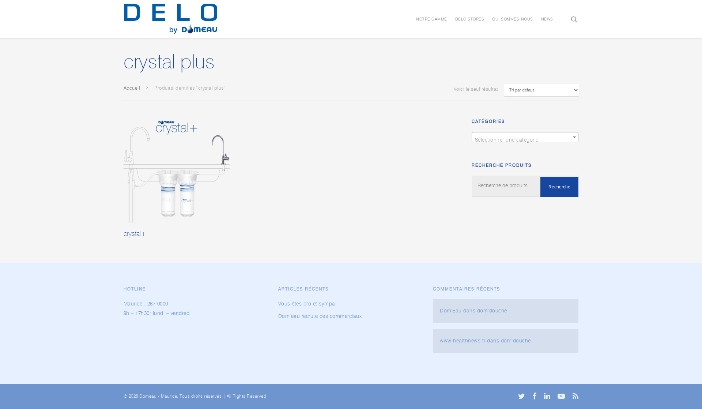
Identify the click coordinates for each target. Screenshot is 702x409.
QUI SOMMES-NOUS (512, 19)
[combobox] (525, 137)
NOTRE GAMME (431, 19)
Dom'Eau (451, 311)
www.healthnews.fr (463, 341)
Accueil (132, 88)
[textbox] (525, 140)
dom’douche (492, 311)
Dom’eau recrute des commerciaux (320, 316)
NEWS (547, 19)
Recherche (559, 187)
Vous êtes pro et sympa (306, 304)
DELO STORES (469, 19)
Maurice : (135, 304)
